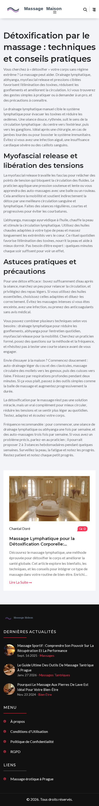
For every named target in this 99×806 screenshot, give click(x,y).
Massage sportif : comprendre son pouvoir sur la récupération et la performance (55, 648)
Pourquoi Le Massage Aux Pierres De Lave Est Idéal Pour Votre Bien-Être (52, 687)
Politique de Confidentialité (32, 741)
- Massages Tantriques (53, 675)
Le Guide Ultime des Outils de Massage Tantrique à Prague (55, 667)
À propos (17, 721)
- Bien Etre (44, 694)
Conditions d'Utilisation (29, 731)
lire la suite (19, 582)
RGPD (15, 751)
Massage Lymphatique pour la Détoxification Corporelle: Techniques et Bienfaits (42, 541)
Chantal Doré (19, 528)
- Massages (46, 655)
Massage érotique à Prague (31, 779)
